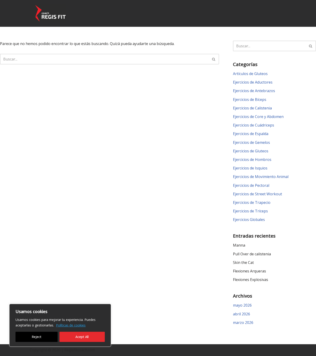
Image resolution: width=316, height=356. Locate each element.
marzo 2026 (243, 322)
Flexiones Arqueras (249, 271)
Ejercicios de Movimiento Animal (260, 176)
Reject (36, 337)
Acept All (82, 337)
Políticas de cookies (71, 325)
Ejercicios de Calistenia (252, 108)
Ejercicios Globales (249, 219)
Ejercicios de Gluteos (250, 151)
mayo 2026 (242, 305)
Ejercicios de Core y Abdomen (258, 116)
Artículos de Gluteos (250, 73)
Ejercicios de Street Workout (257, 193)
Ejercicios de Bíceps (249, 99)
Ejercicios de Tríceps (250, 211)
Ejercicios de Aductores (253, 82)
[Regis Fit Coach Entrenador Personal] (48, 13)
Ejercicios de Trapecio (251, 202)
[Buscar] (214, 59)
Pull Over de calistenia (252, 253)
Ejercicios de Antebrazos (254, 90)
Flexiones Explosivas (250, 279)
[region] (60, 325)
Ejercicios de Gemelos (251, 142)
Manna (239, 245)
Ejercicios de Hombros (252, 159)
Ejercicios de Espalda (250, 133)
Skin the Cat (243, 262)
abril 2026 (241, 314)
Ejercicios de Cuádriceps (253, 125)
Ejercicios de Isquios (250, 168)
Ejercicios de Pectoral (251, 185)
